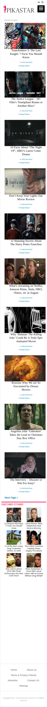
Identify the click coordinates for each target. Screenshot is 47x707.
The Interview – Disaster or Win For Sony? (26, 481)
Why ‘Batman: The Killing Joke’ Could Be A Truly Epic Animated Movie (26, 338)
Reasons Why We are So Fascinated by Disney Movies (26, 386)
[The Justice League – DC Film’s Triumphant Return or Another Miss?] (25, 84)
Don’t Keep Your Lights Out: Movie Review (26, 197)
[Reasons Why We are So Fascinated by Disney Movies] (25, 368)
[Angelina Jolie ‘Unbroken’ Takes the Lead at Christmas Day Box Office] (25, 417)
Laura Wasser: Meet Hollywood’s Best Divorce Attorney (33, 525)
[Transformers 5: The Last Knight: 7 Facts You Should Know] (25, 36)
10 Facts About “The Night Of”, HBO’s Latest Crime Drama (26, 151)
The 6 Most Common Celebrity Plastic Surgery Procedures (34, 548)
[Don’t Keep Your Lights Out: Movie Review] (25, 181)
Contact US (33, 680)
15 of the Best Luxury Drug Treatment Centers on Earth (14, 548)
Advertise (12, 680)
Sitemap (23, 686)
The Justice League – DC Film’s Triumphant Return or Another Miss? (26, 102)
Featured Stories (12, 504)
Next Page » (11, 497)
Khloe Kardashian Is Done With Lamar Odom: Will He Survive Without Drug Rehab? (34, 572)
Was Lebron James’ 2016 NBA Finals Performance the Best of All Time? (13, 572)
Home (14, 670)
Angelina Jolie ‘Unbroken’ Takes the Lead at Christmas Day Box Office (26, 435)
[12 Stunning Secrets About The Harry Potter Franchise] (25, 226)
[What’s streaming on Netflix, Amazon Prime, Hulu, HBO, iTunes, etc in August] (25, 271)
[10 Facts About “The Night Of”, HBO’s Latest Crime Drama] (25, 133)
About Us (31, 670)
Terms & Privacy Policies (23, 675)
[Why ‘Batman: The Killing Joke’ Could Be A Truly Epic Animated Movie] (25, 320)
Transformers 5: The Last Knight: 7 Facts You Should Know (26, 54)
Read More (25, 65)
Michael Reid (27, 62)
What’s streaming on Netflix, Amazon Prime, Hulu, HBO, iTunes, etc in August (26, 289)
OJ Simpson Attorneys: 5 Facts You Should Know (13, 525)
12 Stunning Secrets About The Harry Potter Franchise (26, 242)
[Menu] (41, 8)
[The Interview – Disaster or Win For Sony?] (25, 465)
